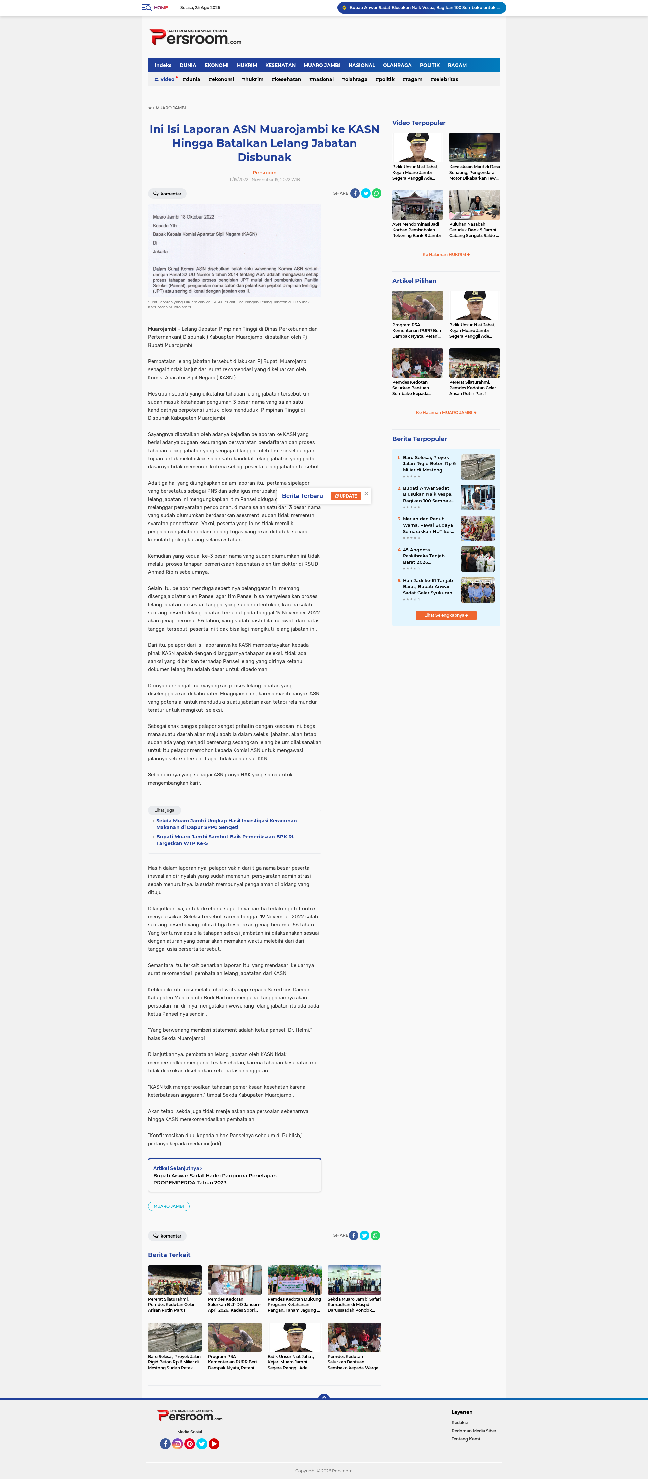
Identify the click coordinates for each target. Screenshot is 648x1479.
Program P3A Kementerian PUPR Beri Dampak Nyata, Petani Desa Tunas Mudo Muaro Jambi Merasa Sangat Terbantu (417, 330)
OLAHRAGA (397, 65)
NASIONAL (362, 65)
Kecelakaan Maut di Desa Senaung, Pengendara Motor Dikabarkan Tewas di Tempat (474, 172)
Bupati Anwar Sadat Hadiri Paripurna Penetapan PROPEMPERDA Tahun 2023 (215, 1179)
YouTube (218, 1452)
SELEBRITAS (446, 79)
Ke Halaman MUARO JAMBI (445, 412)
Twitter (204, 1452)
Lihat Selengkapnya (444, 615)
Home (161, 8)
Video (167, 79)
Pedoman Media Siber (474, 1430)
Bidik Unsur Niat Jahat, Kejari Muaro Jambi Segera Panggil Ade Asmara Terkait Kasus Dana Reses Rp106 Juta (415, 172)
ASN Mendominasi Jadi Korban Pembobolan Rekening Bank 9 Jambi (416, 230)
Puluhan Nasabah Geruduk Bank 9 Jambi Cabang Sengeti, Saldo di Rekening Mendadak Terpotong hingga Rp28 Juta (474, 230)
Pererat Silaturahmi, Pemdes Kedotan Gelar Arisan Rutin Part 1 (472, 388)
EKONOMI (217, 65)
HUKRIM (247, 65)
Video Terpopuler (419, 123)
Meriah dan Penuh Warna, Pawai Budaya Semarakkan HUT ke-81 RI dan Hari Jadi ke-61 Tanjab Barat (429, 525)
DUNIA (188, 65)
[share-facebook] (355, 193)
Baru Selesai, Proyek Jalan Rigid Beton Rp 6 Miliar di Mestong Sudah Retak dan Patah (429, 464)
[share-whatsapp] (376, 193)
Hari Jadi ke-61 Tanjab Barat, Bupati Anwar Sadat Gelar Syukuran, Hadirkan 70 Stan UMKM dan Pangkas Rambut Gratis (428, 587)
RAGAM (457, 65)
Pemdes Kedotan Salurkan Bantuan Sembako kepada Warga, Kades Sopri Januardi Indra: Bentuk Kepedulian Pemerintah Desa (416, 388)
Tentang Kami (466, 1439)
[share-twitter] (366, 193)
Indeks (163, 65)
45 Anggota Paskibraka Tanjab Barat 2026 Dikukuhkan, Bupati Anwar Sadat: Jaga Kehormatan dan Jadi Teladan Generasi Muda (425, 7)
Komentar (170, 193)
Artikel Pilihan (414, 281)
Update (348, 496)
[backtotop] (324, 1400)
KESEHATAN (280, 65)
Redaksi (460, 1422)
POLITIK (430, 65)
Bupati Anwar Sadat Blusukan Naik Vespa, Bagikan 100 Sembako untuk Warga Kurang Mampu (428, 494)
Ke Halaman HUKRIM (445, 254)
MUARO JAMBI (322, 65)
